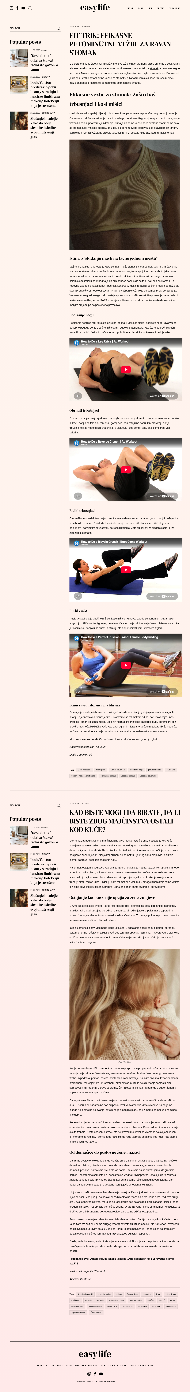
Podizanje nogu (136, 770)
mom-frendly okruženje (94, 1300)
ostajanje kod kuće (116, 1300)
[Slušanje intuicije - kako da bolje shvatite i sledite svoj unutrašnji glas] (19, 121)
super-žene (171, 1306)
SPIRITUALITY (48, 113)
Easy (140, 8)
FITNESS (86, 27)
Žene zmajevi (96, 1313)
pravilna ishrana (154, 770)
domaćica (147, 1294)
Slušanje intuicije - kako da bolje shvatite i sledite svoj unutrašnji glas (45, 127)
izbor (158, 1294)
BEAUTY (46, 77)
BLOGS (85, 804)
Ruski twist (171, 770)
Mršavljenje (170, 266)
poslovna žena (77, 1306)
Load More (95, 1334)
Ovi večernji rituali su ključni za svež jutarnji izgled (128, 739)
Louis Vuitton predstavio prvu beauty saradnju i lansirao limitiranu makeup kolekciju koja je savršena (45, 94)
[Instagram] (11, 8)
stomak (154, 68)
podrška (151, 1300)
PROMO (160, 8)
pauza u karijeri (136, 1300)
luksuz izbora (171, 1294)
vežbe (108, 78)
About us (42, 1365)
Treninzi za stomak (108, 776)
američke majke (104, 1294)
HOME (45, 50)
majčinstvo (75, 1300)
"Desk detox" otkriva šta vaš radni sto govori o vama (44, 62)
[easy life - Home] (94, 8)
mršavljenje (100, 770)
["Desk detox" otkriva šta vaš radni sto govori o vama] (19, 58)
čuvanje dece (132, 1294)
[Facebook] (17, 8)
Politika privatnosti (113, 1365)
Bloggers (174, 8)
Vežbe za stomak (128, 776)
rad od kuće (112, 1306)
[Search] (30, 8)
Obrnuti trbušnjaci (118, 770)
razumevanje (127, 1306)
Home (131, 8)
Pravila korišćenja (141, 1365)
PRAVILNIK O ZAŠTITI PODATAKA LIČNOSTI (74, 1365)
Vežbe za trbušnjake (148, 776)
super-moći (156, 1306)
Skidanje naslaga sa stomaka (83, 776)
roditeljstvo (142, 1306)
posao (172, 1300)
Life (150, 8)
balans (119, 1294)
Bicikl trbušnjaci (84, 770)
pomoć (162, 1300)
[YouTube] (23, 8)
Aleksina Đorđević (85, 1294)
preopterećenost (95, 1306)
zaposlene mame (78, 1313)
